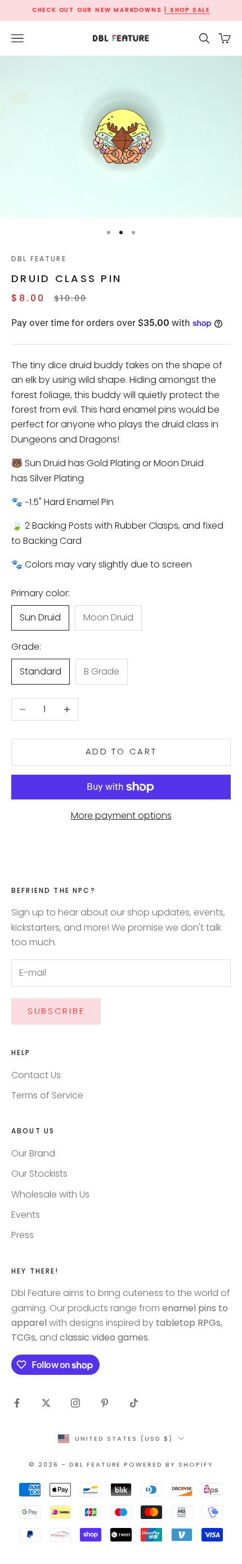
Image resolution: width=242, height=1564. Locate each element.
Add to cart (121, 751)
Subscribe (56, 1011)
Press (22, 1234)
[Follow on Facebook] (17, 1403)
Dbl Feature (38, 258)
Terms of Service (47, 1095)
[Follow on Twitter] (46, 1403)
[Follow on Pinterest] (104, 1403)
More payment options (121, 815)
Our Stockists (39, 1173)
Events (25, 1214)
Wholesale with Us (50, 1194)
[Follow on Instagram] (75, 1403)
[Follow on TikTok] (134, 1403)
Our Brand (33, 1153)
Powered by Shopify (168, 1464)
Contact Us (36, 1075)
